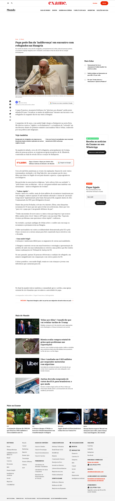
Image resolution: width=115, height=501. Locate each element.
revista (74, 446)
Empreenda (75, 475)
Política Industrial (57, 474)
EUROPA (54, 10)
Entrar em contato (93, 462)
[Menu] (8, 3)
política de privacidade (43, 498)
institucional (11, 498)
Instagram (91, 452)
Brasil (8, 458)
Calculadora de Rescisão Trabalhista (41, 465)
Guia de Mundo (45, 10)
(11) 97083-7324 (95, 487)
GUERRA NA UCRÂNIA (65, 10)
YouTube (90, 446)
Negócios (9, 481)
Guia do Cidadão (40, 446)
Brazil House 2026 (57, 449)
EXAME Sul (55, 453)
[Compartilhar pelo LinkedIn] (10, 107)
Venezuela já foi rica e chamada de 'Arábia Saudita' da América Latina (97, 67)
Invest (8, 478)
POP (23, 468)
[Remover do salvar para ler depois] (10, 120)
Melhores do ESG (57, 485)
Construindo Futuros (58, 459)
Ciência (24, 464)
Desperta (74, 459)
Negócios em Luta (57, 471)
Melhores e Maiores (58, 482)
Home (16, 39)
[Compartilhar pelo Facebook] (10, 104)
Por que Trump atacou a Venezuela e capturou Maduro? (97, 80)
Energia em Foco (57, 462)
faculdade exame (77, 443)
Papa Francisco (39, 295)
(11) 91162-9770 (95, 465)
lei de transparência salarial (59, 498)
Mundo (11, 10)
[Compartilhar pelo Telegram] (10, 111)
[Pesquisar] (12, 3)
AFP (19, 101)
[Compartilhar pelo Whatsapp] (10, 101)
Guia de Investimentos (42, 453)
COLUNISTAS (10, 484)
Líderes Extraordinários (59, 468)
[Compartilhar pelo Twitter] (10, 114)
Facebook (90, 455)
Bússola (54, 456)
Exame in (74, 453)
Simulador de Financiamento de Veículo (39, 476)
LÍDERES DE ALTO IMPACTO (12, 453)
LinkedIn (90, 449)
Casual (24, 446)
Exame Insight (11, 470)
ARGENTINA (91, 10)
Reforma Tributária (58, 446)
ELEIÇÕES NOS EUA (102, 10)
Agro (73, 472)
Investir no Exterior (58, 465)
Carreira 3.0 (75, 456)
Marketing (25, 449)
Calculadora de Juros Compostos (41, 470)
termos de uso (20, 498)
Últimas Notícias (12, 449)
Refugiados (49, 295)
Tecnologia (25, 458)
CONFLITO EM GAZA (80, 10)
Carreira (9, 461)
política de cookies (30, 498)
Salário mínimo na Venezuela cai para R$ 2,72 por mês (97, 74)
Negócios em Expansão (59, 488)
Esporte (24, 452)
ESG (8, 467)
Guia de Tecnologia (41, 449)
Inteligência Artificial (10, 474)
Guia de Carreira (40, 456)
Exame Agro (25, 455)
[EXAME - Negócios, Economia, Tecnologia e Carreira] (57, 3)
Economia (10, 464)
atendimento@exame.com (95, 471)
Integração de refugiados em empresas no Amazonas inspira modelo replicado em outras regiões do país (29, 141)
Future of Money (27, 461)
